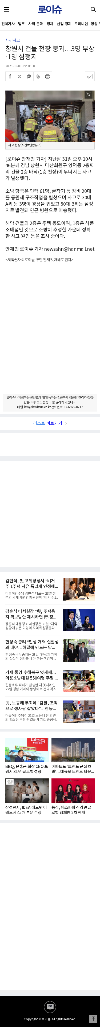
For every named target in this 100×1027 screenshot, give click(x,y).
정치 (50, 24)
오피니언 (81, 24)
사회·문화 (35, 24)
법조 (21, 24)
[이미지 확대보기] (89, 95)
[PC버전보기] (50, 1007)
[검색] (93, 9)
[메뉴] (6, 9)
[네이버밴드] (38, 76)
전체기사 (8, 24)
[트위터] (19, 76)
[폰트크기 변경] (90, 76)
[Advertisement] (50, 333)
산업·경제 (64, 24)
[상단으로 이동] (93, 1019)
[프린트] (47, 76)
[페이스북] (10, 76)
